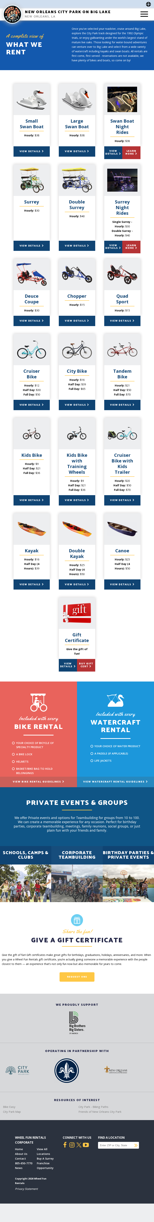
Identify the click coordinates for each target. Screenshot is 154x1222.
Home (19, 1149)
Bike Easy (9, 1107)
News (18, 1168)
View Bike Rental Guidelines (37, 782)
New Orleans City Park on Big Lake (68, 12)
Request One (77, 977)
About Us (21, 1154)
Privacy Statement (26, 1189)
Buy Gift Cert (86, 665)
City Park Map (12, 1111)
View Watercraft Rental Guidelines (114, 782)
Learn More (130, 152)
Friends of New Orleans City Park (100, 1111)
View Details (31, 151)
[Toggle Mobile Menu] (144, 14)
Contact (20, 1158)
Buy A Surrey (45, 1158)
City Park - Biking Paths (93, 1107)
